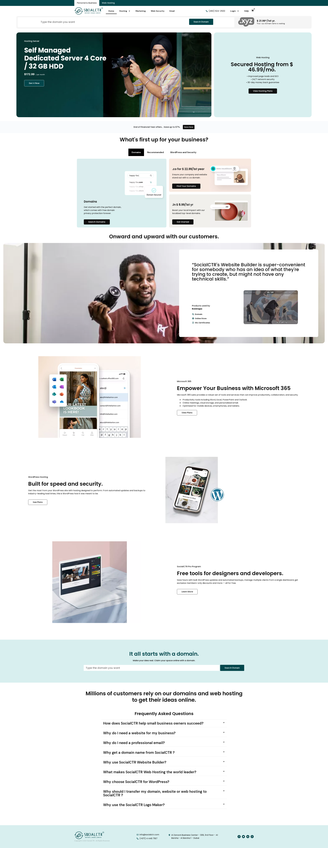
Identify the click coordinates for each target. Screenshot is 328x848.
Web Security (157, 11)
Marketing (141, 11)
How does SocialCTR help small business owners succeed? (153, 723)
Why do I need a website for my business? (139, 733)
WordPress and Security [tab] (183, 152)
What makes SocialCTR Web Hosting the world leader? (149, 772)
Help (246, 10)
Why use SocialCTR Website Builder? (134, 762)
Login (233, 11)
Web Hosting (108, 2)
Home (111, 11)
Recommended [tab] (155, 152)
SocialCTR (91, 841)
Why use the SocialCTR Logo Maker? (134, 804)
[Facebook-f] (239, 836)
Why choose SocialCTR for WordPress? (136, 781)
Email (172, 11)
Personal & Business (87, 2)
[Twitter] (243, 836)
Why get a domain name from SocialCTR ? (139, 752)
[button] (164, 723)
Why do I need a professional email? (134, 742)
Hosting (123, 11)
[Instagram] (252, 836)
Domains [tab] (136, 152)
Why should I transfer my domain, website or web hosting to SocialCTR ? (155, 793)
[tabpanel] (164, 193)
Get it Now (34, 83)
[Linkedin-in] (247, 836)
